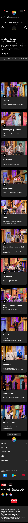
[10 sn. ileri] (25, 28)
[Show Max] (10, 495)
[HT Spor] (15, 484)
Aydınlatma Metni (13, 516)
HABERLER (21, 59)
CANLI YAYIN (6, 10)
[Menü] (2, 11)
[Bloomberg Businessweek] (17, 489)
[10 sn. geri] (2, 28)
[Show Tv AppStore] (4, 475)
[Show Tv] (14, 13)
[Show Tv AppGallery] (23, 475)
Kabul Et (24, 517)
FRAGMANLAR (12, 59)
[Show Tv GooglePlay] (14, 475)
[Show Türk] (7, 495)
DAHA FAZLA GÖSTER (14, 434)
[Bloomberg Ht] (5, 489)
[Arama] (26, 10)
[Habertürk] (3, 484)
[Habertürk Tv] (10, 484)
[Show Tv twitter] (5, 54)
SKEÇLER (4, 59)
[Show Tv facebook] (2, 54)
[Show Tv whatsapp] (8, 54)
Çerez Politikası (12, 514)
